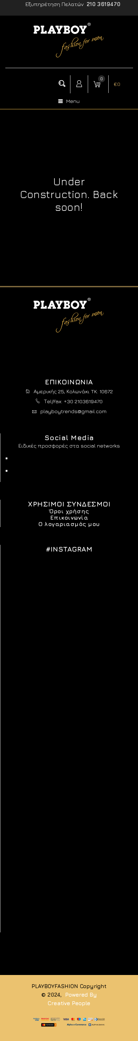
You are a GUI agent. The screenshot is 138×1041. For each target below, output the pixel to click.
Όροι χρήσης (69, 511)
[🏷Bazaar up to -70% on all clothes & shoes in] (69, 617)
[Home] (69, 56)
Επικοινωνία (69, 517)
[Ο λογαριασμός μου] (79, 84)
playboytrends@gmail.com (73, 411)
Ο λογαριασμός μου (69, 524)
